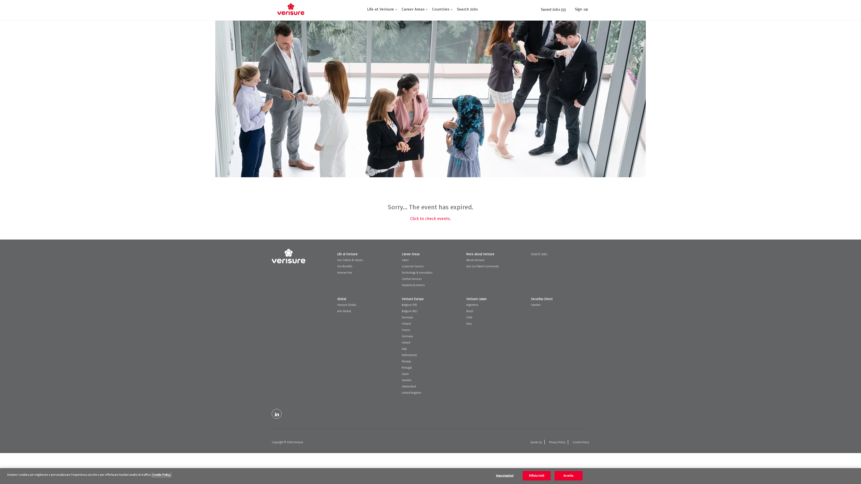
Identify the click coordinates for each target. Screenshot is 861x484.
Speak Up (536, 442)
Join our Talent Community (482, 266)
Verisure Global (346, 305)
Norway (406, 361)
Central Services (412, 279)
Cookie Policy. (161, 474)
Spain (405, 374)
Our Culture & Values (350, 260)
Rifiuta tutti (536, 475)
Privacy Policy (557, 442)
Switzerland (409, 386)
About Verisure (475, 260)
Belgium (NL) (409, 311)
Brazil (469, 311)
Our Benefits (344, 266)
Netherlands (409, 355)
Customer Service (413, 266)
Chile (469, 317)
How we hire (344, 272)
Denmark (407, 317)
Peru (469, 323)
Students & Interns (413, 285)
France (406, 330)
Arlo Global (344, 311)
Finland (406, 323)
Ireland (406, 342)
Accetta (568, 475)
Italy (404, 348)
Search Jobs (467, 9)
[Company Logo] (291, 9)
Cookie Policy (581, 442)
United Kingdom (411, 392)
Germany (407, 336)
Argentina (472, 305)
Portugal (407, 367)
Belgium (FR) (409, 305)
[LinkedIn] (277, 414)
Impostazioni (505, 475)
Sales (405, 260)
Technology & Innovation (417, 272)
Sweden (406, 380)
